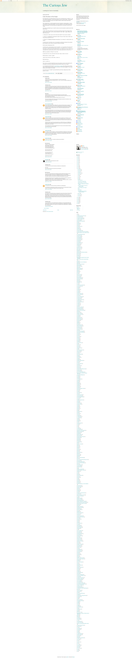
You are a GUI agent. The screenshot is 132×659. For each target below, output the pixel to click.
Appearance (79, 243)
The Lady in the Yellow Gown (82, 181)
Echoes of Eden (79, 319)
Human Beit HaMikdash (80, 374)
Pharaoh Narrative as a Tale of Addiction (82, 483)
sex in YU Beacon (79, 530)
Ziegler (78, 636)
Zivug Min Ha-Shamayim (80, 637)
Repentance (79, 508)
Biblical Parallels (79, 268)
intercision (78, 386)
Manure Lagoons (79, 434)
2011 (78, 168)
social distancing (79, 550)
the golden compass (80, 578)
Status (78, 555)
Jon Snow (78, 397)
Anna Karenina (79, 239)
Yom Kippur (78, 629)
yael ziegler (78, 618)
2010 (78, 197)
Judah (78, 405)
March (79, 193)
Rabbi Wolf (78, 504)
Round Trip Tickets (79, 512)
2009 (78, 198)
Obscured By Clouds (80, 88)
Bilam (78, 270)
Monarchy (78, 449)
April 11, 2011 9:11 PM (48, 169)
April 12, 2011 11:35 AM (48, 189)
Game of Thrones (79, 342)
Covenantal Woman (80, 301)
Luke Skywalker (79, 429)
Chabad (78, 287)
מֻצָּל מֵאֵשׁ (78, 646)
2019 (78, 158)
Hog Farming (79, 365)
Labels (78, 414)
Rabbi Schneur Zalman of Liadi (81, 503)
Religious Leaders (79, 506)
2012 (78, 167)
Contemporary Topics (80, 299)
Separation (78, 528)
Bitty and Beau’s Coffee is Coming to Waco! (82, 45)
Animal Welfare (79, 238)
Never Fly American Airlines (81, 462)
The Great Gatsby (79, 579)
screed (78, 524)
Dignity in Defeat (79, 313)
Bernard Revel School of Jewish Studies (82, 259)
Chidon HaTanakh (79, 294)
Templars (78, 571)
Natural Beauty (79, 129)
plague (78, 488)
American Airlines (79, 230)
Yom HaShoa (79, 628)
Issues (78, 390)
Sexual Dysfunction (79, 533)
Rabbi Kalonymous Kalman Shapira (82, 502)
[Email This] (57, 73)
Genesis (78, 346)
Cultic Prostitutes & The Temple (82, 187)
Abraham (78, 223)
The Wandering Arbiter (80, 94)
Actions (78, 227)
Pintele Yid (78, 487)
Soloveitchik (78, 554)
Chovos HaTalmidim (80, 296)
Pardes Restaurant (79, 475)
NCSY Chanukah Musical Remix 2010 (82, 459)
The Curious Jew (55, 5)
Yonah (78, 630)
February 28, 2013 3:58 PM (49, 206)
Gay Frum (78, 344)
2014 (78, 164)
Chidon (78, 292)
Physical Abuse (79, 485)
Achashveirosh (79, 226)
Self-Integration (79, 526)
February (79, 194)
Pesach (78, 480)
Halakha (78, 356)
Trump (78, 597)
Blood (78, 272)
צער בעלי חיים (79, 648)
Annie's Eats (79, 56)
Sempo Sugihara (79, 527)
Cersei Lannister (79, 286)
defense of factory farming (80, 310)
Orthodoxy (78, 471)
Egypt (78, 321)
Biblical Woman (79, 269)
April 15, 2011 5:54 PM (48, 198)
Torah (78, 592)
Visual (78, 610)
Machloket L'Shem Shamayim (81, 430)
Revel (78, 510)
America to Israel (79, 69)
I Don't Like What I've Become (81, 73)
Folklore (78, 337)
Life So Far (79, 125)
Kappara (78, 408)
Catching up (78, 115)
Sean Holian (79, 525)
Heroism (78, 361)
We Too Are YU (79, 612)
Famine (78, 333)
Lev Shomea (79, 417)
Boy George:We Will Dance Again (81, 36)
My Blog (78, 128)
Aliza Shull (78, 229)
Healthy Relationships (80, 360)
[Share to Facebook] (60, 73)
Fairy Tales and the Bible (80, 332)
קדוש (77, 649)
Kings (78, 412)
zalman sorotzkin (79, 634)
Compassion (79, 298)
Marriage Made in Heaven (80, 436)
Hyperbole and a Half (80, 91)
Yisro (78, 627)
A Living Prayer (79, 54)
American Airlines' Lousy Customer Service (83, 232)
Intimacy (78, 389)
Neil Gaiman (79, 460)
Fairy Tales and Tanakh (80, 331)
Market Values (79, 435)
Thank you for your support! (80, 67)
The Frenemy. (79, 60)
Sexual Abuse (79, 532)
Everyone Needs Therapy (81, 38)
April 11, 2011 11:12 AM (48, 135)
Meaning (78, 438)
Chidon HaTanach (79, 293)
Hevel (78, 362)
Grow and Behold (79, 354)
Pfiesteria (78, 481)
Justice (78, 407)
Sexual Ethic (79, 534)
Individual (78, 383)
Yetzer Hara (78, 626)
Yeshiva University (79, 622)
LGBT (78, 418)
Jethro (78, 393)
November (79, 170)
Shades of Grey (79, 85)
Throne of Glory (79, 590)
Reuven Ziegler (79, 509)
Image (78, 382)
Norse (78, 463)
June (79, 176)
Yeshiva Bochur (79, 621)
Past (77, 478)
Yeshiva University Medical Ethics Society (83, 623)
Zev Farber (78, 635)
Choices (78, 295)
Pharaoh (78, 482)
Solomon (78, 553)
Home (78, 207)
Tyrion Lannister (79, 599)
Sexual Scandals (79, 535)
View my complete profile (84, 149)
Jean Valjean (79, 392)
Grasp (78, 353)
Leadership (78, 415)
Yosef (78, 631)
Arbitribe (78, 100)
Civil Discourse (79, 297)
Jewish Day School (79, 394)
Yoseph (78, 632)
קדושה (78, 650)
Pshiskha (78, 490)
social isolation (79, 551)
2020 (78, 157)
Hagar (78, 355)
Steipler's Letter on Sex (80, 557)
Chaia (78, 288)
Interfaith (78, 387)
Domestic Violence (79, 314)
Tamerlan (78, 568)
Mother (78, 453)
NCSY (78, 458)
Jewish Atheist (47, 116)
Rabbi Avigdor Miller (80, 500)
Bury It (79, 188)
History (78, 364)
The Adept (78, 576)
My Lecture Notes (83, 22)
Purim (78, 491)
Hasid (78, 358)
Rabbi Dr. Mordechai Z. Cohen (81, 501)
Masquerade (79, 437)
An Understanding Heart (80, 234)
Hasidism (78, 359)
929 (77, 214)
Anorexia (78, 241)
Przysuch (78, 489)
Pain (77, 473)
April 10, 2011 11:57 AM (48, 101)
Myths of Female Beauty (80, 457)
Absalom (78, 224)
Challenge (78, 289)
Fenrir (78, 335)
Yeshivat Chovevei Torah (80, 625)
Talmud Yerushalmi (79, 567)
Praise (78, 98)
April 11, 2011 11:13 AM (48, 140)
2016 (78, 162)
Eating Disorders (79, 318)
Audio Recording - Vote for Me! (82, 182)
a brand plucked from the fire (81, 215)
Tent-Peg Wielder (79, 572)
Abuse (78, 225)
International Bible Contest (81, 388)
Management (79, 432)
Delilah (78, 311)
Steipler (78, 556)
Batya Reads (79, 122)
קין (77, 651)
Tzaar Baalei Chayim (80, 600)
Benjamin (78, 255)
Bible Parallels (79, 266)
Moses (78, 450)
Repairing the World (80, 507)
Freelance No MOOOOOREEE (81, 61)
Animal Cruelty (79, 236)
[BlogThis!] (58, 73)
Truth (78, 598)
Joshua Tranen (79, 404)
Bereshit (78, 256)
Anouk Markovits (79, 242)
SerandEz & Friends (80, 79)
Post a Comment (46, 208)
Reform (78, 505)
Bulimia (78, 279)
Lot (77, 426)
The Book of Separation (80, 577)
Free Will (78, 339)
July (78, 175)
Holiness (78, 366)
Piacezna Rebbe (79, 486)
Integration (78, 384)
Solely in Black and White (81, 82)
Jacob (78, 391)
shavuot (78, 536)
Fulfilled (78, 341)
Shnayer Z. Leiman (79, 544)
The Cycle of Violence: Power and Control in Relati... (82, 186)
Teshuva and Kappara (80, 574)
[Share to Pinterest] (61, 73)
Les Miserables (79, 416)
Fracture (78, 338)
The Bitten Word (79, 47)
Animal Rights (79, 237)
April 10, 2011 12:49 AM (48, 82)
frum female (79, 35)
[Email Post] (56, 73)
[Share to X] (59, 73)
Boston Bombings (79, 277)
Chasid (78, 290)
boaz (77, 273)
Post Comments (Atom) (50, 211)
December (79, 169)
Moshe (78, 451)
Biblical (78, 267)
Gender (78, 345)
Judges (78, 406)
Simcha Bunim (79, 545)
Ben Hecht (78, 253)
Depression (78, 312)
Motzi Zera (78, 454)
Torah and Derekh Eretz (80, 593)
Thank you (78, 42)
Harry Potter (78, 357)
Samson (78, 514)
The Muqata (79, 66)
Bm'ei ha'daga (79, 51)
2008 (78, 199)
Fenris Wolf (78, 336)
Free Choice (78, 118)
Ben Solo (78, 254)
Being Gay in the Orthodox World (81, 252)
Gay (77, 343)
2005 (78, 203)
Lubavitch (78, 428)
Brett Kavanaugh (79, 278)
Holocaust (78, 367)
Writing (78, 617)
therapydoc (46, 159)
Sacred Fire (78, 513)
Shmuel (78, 543)
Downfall (78, 315)
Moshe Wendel (79, 452)
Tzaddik (78, 601)
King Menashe (79, 411)
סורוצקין (78, 647)
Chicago (78, 291)
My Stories (82, 23)
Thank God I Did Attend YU (81, 575)
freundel (78, 340)
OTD (77, 472)
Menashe (78, 440)
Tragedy (78, 594)
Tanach (78, 569)
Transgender (79, 596)
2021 (78, 156)
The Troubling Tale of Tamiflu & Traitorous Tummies (82, 191)
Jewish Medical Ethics (80, 396)
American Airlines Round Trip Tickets (82, 231)
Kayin (78, 409)
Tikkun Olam (79, 591)
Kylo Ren (78, 413)
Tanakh (78, 570)
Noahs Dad (79, 44)
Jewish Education (79, 395)
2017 (78, 161)
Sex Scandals (79, 531)
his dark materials (79, 363)
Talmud (78, 566)
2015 (78, 163)
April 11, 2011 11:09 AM (48, 127)
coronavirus (78, 300)
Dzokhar (78, 316)
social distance (79, 549)
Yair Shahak (78, 619)
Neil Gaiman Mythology (80, 461)
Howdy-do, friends (79, 112)
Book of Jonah (79, 274)
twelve (78, 108)
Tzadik (78, 602)
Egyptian (78, 322)
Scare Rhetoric (79, 523)
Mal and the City (79, 131)
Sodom (78, 552)
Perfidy (78, 479)
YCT (77, 620)
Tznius (78, 603)
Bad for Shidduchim (80, 63)
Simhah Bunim (79, 546)
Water (78, 611)
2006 (78, 202)
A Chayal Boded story (80, 114)
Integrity (78, 385)
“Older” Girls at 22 (79, 64)
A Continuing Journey (80, 70)
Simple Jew (78, 547)
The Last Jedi (79, 580)
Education (78, 320)
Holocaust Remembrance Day (81, 368)
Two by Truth (79, 97)
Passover (78, 477)
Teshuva (78, 573)
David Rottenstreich (80, 309)
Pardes (78, 474)
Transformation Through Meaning (81, 595)
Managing (78, 433)
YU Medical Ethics (79, 633)
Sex (77, 529)
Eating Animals (79, 317)
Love (77, 427)
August (79, 174)
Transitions (78, 39)
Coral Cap (78, 103)
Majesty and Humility (80, 431)
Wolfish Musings (79, 72)
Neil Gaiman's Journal (80, 41)
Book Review (79, 275)
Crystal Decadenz (80, 126)
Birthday (78, 271)
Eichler (78, 323)
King (77, 410)
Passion (78, 476)
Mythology (78, 455)
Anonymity (78, 240)
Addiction (78, 228)
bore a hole (78, 276)
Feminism (78, 334)
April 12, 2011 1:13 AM (48, 181)
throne (78, 589)
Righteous (78, 511)
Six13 (78, 548)
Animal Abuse (79, 235)
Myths (78, 456)
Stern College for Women (80, 558)
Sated (78, 522)
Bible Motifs (78, 265)
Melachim (78, 439)
